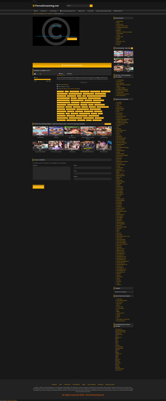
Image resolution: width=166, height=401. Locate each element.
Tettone (101, 113)
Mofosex (117, 364)
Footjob (118, 152)
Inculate (118, 166)
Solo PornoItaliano (120, 223)
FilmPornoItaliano (120, 150)
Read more (83, 82)
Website (75, 176)
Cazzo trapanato (120, 83)
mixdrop (118, 38)
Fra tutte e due (119, 36)
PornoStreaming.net (47, 5)
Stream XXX (119, 225)
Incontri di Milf (90, 10)
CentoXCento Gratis (106, 91)
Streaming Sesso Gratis (85, 113)
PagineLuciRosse (120, 181)
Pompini (118, 184)
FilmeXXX (118, 145)
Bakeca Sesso (119, 110)
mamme (118, 314)
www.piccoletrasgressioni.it (122, 261)
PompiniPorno (84, 104)
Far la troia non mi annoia (122, 90)
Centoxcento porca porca (122, 27)
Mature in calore (120, 174)
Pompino (91, 104)
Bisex (117, 309)
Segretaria (89, 120)
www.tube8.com (120, 267)
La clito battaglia (120, 80)
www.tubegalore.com (121, 269)
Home (36, 10)
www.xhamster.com (120, 270)
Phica (116, 340)
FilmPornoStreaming (119, 368)
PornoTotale (119, 203)
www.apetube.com (120, 253)
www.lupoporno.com (121, 258)
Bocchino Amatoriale (75, 91)
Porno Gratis (69, 106)
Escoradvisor (119, 131)
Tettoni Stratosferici (120, 95)
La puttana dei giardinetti (122, 89)
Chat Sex (118, 125)
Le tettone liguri (120, 92)
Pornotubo (118, 205)
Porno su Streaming (62, 111)
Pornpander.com (118, 370)
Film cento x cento (120, 41)
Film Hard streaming (83, 98)
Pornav (116, 344)
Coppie (80, 95)
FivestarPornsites (119, 334)
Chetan (8, 400)
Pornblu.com (118, 363)
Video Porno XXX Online (63, 117)
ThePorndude (118, 333)
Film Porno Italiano (61, 120)
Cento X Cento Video (96, 91)
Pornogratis (119, 202)
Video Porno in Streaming (82, 115)
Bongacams (117, 359)
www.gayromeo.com (121, 256)
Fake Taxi (118, 135)
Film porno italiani (120, 141)
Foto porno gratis (120, 153)
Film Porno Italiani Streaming (63, 100)
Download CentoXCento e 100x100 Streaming (96, 95)
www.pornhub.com (120, 262)
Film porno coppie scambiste (95, 98)
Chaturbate (117, 361)
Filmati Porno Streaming (99, 100)
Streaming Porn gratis (121, 227)
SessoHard (119, 220)
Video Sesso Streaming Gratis (76, 117)
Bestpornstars (118, 337)
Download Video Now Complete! (72, 65)
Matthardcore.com (120, 170)
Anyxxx (116, 357)
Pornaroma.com (118, 329)
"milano (118, 35)
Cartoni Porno (119, 113)
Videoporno (119, 247)
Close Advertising (72, 38)
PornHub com (119, 186)
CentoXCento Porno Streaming (76, 93)
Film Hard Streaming (121, 138)
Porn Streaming (61, 106)
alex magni (119, 303)
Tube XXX (118, 233)
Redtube (118, 212)
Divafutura (118, 128)
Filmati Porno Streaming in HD (64, 102)
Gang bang (119, 158)
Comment (35, 165)
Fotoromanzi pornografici (122, 155)
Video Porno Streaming (94, 115)
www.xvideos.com (120, 272)
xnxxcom (118, 275)
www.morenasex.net (121, 259)
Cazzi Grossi (119, 114)
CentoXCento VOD (72, 95)
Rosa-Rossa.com (120, 214)
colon (117, 317)
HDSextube (117, 367)
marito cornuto (119, 24)
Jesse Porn (117, 345)
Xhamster (118, 273)
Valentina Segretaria (75, 88)
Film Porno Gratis (120, 139)
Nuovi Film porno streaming (74, 104)
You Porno (118, 281)
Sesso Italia (100, 384)
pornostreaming (64, 84)
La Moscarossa (119, 167)
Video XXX (119, 245)
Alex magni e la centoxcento (122, 319)
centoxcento (119, 299)
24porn (116, 342)
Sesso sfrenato (75, 113)
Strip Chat (118, 228)
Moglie (118, 178)
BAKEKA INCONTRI (118, 10)
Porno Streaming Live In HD (83, 109)
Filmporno (118, 149)
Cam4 (117, 111)
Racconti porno (119, 209)
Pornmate (117, 365)
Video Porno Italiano (121, 242)
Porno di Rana (119, 188)
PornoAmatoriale (120, 198)
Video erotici (119, 237)
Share (70, 73)
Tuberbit (117, 355)
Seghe (68, 113)
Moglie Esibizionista (62, 104)
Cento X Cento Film (85, 91)
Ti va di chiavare (120, 308)
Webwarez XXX (120, 250)
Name (75, 165)
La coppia (118, 28)
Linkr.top (117, 341)
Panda (118, 22)
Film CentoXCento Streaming (63, 98)
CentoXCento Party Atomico (122, 94)
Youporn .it (118, 284)
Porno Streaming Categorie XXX (68, 10)
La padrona (119, 81)
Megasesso (119, 177)
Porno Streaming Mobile (95, 109)
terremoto (118, 43)
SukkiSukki (95, 113)
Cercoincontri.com (120, 124)
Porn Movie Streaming (100, 104)
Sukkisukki (117, 349)
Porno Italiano (93, 106)
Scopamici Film (61, 113)
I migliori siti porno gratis (122, 161)
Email (75, 170)
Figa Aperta (119, 136)
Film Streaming (53, 10)
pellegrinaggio (119, 21)
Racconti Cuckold (120, 208)
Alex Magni (64, 88)
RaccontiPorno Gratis (121, 211)
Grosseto (118, 30)
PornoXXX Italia (99, 111)
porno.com (118, 195)
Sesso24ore (119, 219)
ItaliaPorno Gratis (76, 102)
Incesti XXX (119, 163)
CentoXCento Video (62, 95)
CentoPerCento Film (121, 116)
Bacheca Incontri (120, 108)
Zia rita (118, 44)
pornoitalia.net (71, 111)
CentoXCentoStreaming (120, 330)
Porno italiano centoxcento (103, 106)
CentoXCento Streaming (101, 93)
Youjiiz (118, 283)
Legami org (119, 169)
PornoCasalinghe (120, 200)
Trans (117, 231)
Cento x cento (119, 302)
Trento (117, 39)
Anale (67, 91)
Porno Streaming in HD (41, 13)
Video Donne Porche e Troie (123, 236)
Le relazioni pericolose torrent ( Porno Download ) (91, 102)
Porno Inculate (119, 189)
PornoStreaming (80, 111)
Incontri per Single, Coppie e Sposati (103, 10)
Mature (118, 172)
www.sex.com (119, 265)
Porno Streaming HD (71, 109)
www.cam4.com (120, 255)
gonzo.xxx (118, 160)
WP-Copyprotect (14, 400)
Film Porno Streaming (72, 120)
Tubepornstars (118, 353)
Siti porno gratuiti (120, 222)
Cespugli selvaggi (120, 87)
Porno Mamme (119, 192)
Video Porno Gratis (97, 120)
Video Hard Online (61, 115)
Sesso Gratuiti (119, 216)
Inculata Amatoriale (120, 164)
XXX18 (118, 278)
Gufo (69, 88)
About (61, 73)
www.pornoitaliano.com (121, 264)
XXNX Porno (119, 276)
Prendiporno (119, 206)
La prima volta (119, 306)
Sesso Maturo (119, 217)
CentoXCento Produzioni (89, 93)
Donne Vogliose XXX (121, 130)
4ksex (116, 350)
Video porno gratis (71, 115)
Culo (85, 95)
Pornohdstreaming (119, 348)
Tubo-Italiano (119, 234)
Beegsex (117, 352)
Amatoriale (118, 103)
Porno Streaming (61, 109)
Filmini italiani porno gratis (122, 147)
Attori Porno (82, 10)
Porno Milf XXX (120, 194)
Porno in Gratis (77, 106)
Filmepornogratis (120, 144)
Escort (117, 133)
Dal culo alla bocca (120, 320)
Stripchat (117, 360)
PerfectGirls (119, 183)
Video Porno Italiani (121, 241)
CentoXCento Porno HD (62, 93)
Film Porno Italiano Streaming (77, 100)
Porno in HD (85, 106)
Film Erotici (74, 98)
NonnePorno (119, 180)
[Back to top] (162, 397)
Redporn (117, 338)
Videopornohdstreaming (120, 331)
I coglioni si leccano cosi (122, 25)
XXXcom (118, 279)
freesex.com (119, 156)
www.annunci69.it (120, 251)
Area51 (116, 335)
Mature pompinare (120, 175)
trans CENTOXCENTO (121, 300)
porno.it (118, 197)
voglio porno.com (120, 248)
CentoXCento (43, 10)
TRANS (118, 316)
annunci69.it (119, 107)
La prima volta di (120, 313)
